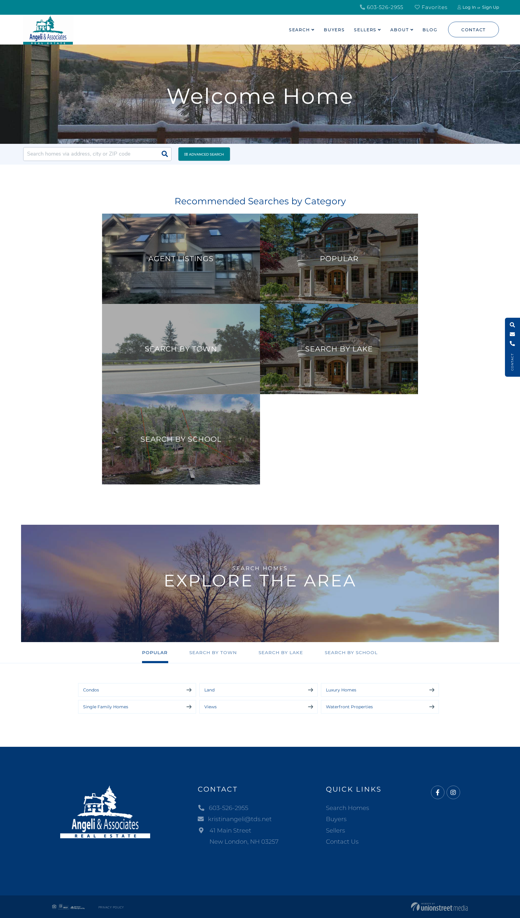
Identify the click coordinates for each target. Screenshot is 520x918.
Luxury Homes (341, 690)
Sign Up (490, 7)
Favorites (433, 7)
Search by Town (213, 652)
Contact (473, 29)
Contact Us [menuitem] (342, 841)
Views (210, 706)
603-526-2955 (384, 7)
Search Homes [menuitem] (347, 807)
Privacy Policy (111, 907)
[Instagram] (453, 792)
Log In (469, 7)
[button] (164, 154)
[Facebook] (437, 792)
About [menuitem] (399, 29)
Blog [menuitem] (430, 29)
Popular (155, 652)
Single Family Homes (105, 706)
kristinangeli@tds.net (240, 819)
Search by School (351, 652)
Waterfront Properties (349, 706)
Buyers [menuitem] (334, 29)
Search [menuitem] (299, 29)
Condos (91, 690)
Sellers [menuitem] (365, 29)
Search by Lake (280, 652)
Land (209, 690)
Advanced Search (206, 154)
